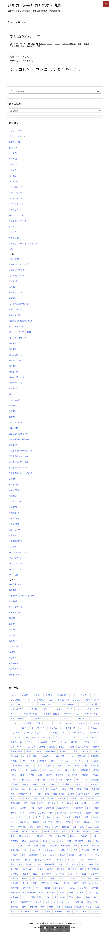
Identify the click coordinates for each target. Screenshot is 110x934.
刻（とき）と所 (17, 338)
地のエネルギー (91, 784)
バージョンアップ (79, 732)
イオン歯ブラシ (17, 709)
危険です (60, 775)
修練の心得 (16, 292)
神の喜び (38, 859)
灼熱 (36, 845)
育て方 (50, 869)
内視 (85, 765)
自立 (34, 878)
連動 (71, 892)
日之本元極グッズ (18, 456)
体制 (24, 761)
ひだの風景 (16, 204)
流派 (69, 841)
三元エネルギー (17, 747)
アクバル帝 (15, 704)
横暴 (39, 827)
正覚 (97, 827)
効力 (67, 770)
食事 (24, 906)
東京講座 (22, 827)
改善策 (48, 817)
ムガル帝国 (42, 742)
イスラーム (46, 709)
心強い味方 (78, 808)
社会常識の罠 (16, 541)
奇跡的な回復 (39, 798)
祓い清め (14, 546)
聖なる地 (14, 869)
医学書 (31, 775)
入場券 (48, 765)
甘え (26, 850)
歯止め (64, 831)
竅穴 (20, 864)
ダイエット (15, 226)
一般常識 (85, 742)
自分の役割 (60, 874)
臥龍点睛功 (46, 874)
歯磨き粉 (87, 831)
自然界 (25, 878)
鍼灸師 (62, 897)
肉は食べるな (27, 869)
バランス (64, 732)
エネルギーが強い (30, 714)
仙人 (71, 756)
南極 (40, 775)
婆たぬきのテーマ (25, 36)
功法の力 (15, 360)
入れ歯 (39, 765)
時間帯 (77, 822)
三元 (96, 742)
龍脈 (85, 911)
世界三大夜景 (83, 747)
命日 (78, 779)
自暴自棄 (14, 878)
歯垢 (55, 831)
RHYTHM (49, 695)
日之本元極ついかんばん (20, 450)
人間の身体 (45, 756)
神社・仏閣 (13, 575)
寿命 (69, 803)
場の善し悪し (16, 377)
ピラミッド (78, 737)
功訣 (12, 366)
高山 (39, 46)
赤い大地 (83, 888)
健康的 (53, 761)
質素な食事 (59, 888)
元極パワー (15, 309)
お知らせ (15, 142)
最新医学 (88, 822)
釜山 (48, 897)
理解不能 (95, 845)
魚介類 (37, 911)
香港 (59, 906)
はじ (33, 43)
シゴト (38, 723)
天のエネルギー (84, 794)
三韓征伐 (31, 747)
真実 (12, 535)
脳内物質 (14, 874)
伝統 (13, 281)
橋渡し (47, 827)
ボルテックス (16, 742)
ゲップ (94, 718)
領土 (69, 902)
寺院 (41, 803)
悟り (22, 812)
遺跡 (33, 897)
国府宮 (53, 784)
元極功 (86, 43)
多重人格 (95, 789)
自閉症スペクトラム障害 (80, 878)
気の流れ (41, 836)
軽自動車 (31, 892)
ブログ (14, 238)
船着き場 (14, 883)
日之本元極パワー (18, 462)
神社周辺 (15, 584)
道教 (90, 892)
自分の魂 (73, 874)
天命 (97, 794)
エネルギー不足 (91, 714)
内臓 (77, 765)
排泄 (29, 817)
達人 (97, 892)
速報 (13, 641)
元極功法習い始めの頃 (20, 321)
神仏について (16, 563)
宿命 (26, 803)
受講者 (96, 775)
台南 (53, 779)
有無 (12, 827)
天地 (12, 798)
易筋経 (68, 822)
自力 (84, 874)
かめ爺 (83, 695)
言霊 (12, 629)
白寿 (24, 855)
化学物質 (84, 770)
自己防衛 (94, 874)
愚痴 (12, 411)
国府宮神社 (65, 784)
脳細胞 (25, 874)
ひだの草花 (15, 198)
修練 (32, 761)
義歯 (91, 864)
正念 (82, 827)
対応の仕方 (51, 803)
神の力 (27, 859)
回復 (35, 784)
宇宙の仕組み (93, 798)
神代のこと (15, 569)
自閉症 (42, 878)
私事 (13, 590)
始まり (51, 798)
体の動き (14, 761)
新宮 (87, 817)
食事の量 (33, 906)
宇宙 (82, 798)
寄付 (33, 803)
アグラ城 (30, 704)
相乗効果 (61, 855)
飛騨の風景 (15, 669)
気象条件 (84, 836)
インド (69, 709)
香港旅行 (68, 906)
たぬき (42, 43)
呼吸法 (69, 779)
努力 (52, 770)
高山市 (13, 911)
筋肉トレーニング (33, 864)
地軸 (23, 789)
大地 (12, 794)
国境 (43, 784)
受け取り (85, 775)
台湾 (60, 779)
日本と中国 (15, 484)
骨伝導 (88, 906)
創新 (44, 770)
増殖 (72, 789)
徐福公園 (50, 808)
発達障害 (14, 855)
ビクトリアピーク (62, 737)
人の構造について (18, 264)
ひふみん (76, 699)
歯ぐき (25, 831)
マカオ (29, 742)
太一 (27, 798)
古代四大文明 (26, 779)
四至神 (25, 784)
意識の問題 (61, 812)
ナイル (83, 728)
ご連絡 (13, 170)
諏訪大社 (14, 888)
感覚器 (88, 812)
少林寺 (13, 808)
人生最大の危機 (29, 756)
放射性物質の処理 (18, 434)
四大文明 (14, 784)
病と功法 (15, 530)
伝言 (12, 287)
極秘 (31, 827)
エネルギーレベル (71, 714)
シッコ (57, 43)
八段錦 (58, 765)
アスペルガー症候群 (65, 704)
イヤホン (58, 709)
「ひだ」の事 (16, 130)
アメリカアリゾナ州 (88, 704)
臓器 (35, 874)
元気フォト (16, 326)
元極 (79, 43)
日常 (12, 479)
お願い (13, 147)
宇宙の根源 (15, 803)
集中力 (13, 902)
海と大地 (79, 841)
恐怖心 (13, 812)
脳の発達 (72, 869)
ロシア (74, 742)
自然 (13, 601)
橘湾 (56, 827)
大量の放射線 (58, 794)
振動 (20, 817)
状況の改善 (65, 845)
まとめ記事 (15, 210)
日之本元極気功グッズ (20, 473)
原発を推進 (72, 775)
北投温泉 (95, 770)
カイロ (52, 718)
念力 (97, 808)
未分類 (14, 490)
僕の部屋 (64, 761)
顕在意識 (79, 902)
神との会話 (15, 859)
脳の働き (60, 869)
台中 (45, 779)
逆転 (41, 892)
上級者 (42, 747)
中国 (11, 249)
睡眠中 (72, 855)
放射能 (58, 817)
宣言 (13, 388)
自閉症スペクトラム (57, 878)
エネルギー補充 (17, 718)
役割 (40, 808)
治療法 (44, 841)
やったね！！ (16, 215)
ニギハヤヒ (15, 732)
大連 (47, 794)
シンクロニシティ (18, 221)
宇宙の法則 (15, 383)
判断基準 (35, 770)
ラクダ (63, 742)
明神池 (58, 822)
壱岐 (86, 789)
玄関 (75, 845)
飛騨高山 (14, 906)
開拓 (71, 897)
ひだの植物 (15, 187)
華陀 (35, 883)
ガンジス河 (80, 718)
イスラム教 (32, 709)
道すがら (80, 892)
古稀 (37, 779)
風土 (97, 902)
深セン (13, 845)
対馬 (61, 803)
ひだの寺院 (15, 181)
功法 (13, 349)
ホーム (12, 22)
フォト (13, 232)
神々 (97, 855)
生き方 (14, 518)
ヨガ (54, 742)
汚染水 (95, 836)
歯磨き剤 (75, 831)
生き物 (14, 524)
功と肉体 (14, 343)
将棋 (76, 803)
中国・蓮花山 (16, 258)
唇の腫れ (95, 779)
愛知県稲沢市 (76, 812)
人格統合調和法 (17, 275)
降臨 (88, 897)
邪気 (41, 897)
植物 (13, 496)
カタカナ (65, 718)
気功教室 (31, 46)
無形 (44, 845)
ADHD (36, 695)
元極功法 (15, 315)
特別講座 (14, 513)
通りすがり (16, 635)
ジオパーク (70, 723)
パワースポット (69, 43)
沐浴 (24, 841)
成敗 (12, 817)
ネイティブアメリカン (32, 732)
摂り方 (38, 817)
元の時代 (76, 761)
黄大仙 (47, 911)
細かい (75, 864)
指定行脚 (15, 422)
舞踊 (97, 878)
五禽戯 (95, 751)
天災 (20, 798)
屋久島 (23, 808)
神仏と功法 (15, 558)
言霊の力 (86, 883)
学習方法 (61, 798)
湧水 (22, 845)
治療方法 (34, 841)
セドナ (13, 728)
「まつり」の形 (18, 136)
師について (15, 394)
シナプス (57, 723)
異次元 (96, 850)
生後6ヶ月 (36, 850)
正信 (74, 827)
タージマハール (38, 728)
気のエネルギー (25, 836)
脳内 (82, 869)
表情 (12, 624)
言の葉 (66, 883)
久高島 (74, 751)
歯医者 (47, 831)
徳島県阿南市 (63, 808)
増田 (79, 789)
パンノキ (47, 737)
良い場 (25, 883)
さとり (95, 695)
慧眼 (97, 812)
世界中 (96, 747)
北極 (22, 775)
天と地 (71, 794)
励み (59, 770)
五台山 (85, 751)
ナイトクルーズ (68, 728)
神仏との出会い (17, 552)
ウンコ (49, 43)
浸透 (97, 841)
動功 (74, 770)
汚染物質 (14, 841)
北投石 (13, 775)
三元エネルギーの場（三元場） (23, 243)
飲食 (51, 906)
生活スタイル (50, 850)
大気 (39, 794)
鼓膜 (68, 911)
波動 (53, 841)
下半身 (61, 747)
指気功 (14, 428)
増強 (64, 789)
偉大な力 (42, 761)
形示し (14, 400)
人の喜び (14, 756)
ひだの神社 (15, 193)
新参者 (77, 817)
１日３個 (94, 911)
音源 (61, 902)
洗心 (61, 841)
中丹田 (29, 751)
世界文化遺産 (16, 751)
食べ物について (18, 674)
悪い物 (31, 812)
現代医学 (84, 845)
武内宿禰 (14, 831)
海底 (89, 841)
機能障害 (65, 827)
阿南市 (79, 897)
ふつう (96, 699)
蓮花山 (56, 883)
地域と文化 (15, 371)
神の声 (49, 859)
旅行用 (13, 822)
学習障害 (72, 798)
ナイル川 (94, 728)
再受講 (13, 770)
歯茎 (97, 831)
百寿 (52, 855)
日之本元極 (14, 46)
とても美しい (63, 699)
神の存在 (59, 859)
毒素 (12, 836)
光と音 (29, 765)
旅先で (13, 445)
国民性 (77, 784)
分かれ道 (24, 770)
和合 (85, 779)
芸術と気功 (16, 607)
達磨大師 (14, 897)
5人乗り (25, 695)
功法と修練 (15, 354)
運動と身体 (15, 646)
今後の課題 (60, 756)
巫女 (32, 808)
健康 (12, 298)
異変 (75, 850)
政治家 (67, 817)
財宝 (37, 888)
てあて (51, 699)
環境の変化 (15, 850)
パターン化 (94, 732)
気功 (23, 46)
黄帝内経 (58, 911)
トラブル (53, 728)
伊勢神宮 (82, 756)
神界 (81, 859)
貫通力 (47, 888)
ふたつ (87, 699)
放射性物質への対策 (19, 439)
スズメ (81, 723)
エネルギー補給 (36, 718)
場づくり (38, 789)
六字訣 (68, 765)
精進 (60, 864)
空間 (12, 864)
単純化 (49, 775)
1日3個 (13, 695)
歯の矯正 (36, 831)
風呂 (89, 902)
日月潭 (36, 822)
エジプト (14, 714)
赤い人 (72, 888)
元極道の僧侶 (16, 765)
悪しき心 (41, 812)
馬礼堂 (79, 906)
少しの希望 (94, 803)
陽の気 (96, 897)
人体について (16, 270)
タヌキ (24, 728)
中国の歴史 (50, 751)
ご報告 (13, 153)
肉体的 (40, 869)
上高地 (52, 747)
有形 (97, 822)
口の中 (13, 779)
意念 (51, 812)
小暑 (84, 803)
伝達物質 (94, 756)
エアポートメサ (92, 709)
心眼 (89, 808)
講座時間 (27, 888)
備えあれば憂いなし (19, 304)
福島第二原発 (93, 859)
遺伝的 (25, 897)
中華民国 (63, 751)
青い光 (38, 902)
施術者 (96, 817)
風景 (13, 663)
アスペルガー (45, 704)
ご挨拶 (13, 159)
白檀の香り (34, 855)
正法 (90, 827)
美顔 (83, 864)
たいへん (31, 699)
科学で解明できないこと (21, 595)
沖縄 (13, 507)
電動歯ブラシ (26, 902)
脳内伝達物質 (93, 869)
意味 (12, 405)
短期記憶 (82, 855)
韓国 (12, 658)
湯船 (29, 845)
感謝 (12, 417)
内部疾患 (95, 765)
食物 (43, 906)
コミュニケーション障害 (21, 723)
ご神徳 (13, 164)
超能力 (95, 888)
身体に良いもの (17, 892)
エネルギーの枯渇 (51, 714)
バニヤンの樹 (51, 732)
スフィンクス (93, 723)
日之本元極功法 (18, 467)
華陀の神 (45, 883)
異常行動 (85, 850)
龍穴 (76, 911)
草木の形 (15, 612)
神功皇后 (71, 859)
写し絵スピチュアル (20, 332)
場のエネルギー (52, 789)
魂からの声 (25, 911)
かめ (73, 695)
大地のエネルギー (25, 794)
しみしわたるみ (17, 699)
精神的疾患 (49, 864)
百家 (44, 855)
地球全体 (14, 789)
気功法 (73, 836)
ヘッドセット (93, 737)
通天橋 (62, 892)
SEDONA (62, 695)
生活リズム (65, 850)
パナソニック (16, 737)
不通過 (71, 747)
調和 (96, 883)
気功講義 (15, 501)
